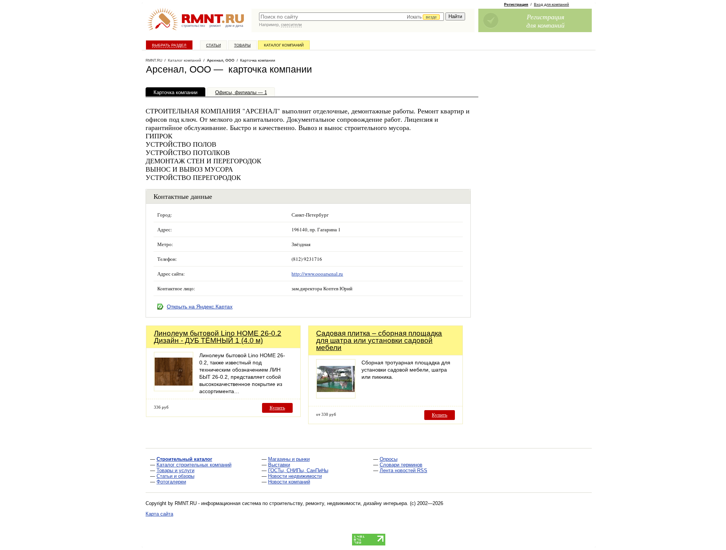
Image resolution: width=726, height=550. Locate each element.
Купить (277, 408)
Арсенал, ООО (220, 60)
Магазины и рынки (289, 459)
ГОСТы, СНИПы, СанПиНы (298, 470)
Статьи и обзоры (175, 476)
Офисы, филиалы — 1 (241, 92)
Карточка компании (175, 92)
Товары (242, 45)
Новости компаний (289, 482)
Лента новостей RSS (403, 470)
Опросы (388, 459)
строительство (193, 26)
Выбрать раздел (169, 45)
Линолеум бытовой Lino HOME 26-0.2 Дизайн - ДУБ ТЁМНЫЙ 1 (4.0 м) (217, 336)
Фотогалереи (171, 482)
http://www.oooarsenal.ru (317, 273)
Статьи (213, 45)
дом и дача (234, 26)
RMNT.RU (154, 60)
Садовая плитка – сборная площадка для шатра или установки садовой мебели (379, 340)
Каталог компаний (284, 45)
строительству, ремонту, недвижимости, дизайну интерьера (338, 503)
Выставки (279, 465)
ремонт (215, 26)
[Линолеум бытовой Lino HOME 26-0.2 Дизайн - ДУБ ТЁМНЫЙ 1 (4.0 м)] (173, 389)
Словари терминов (401, 465)
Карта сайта (159, 514)
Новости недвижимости (295, 476)
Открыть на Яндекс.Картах (200, 307)
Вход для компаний (551, 4)
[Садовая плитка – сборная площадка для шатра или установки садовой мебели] (335, 396)
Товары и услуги (175, 470)
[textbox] (351, 16)
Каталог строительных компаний (194, 465)
